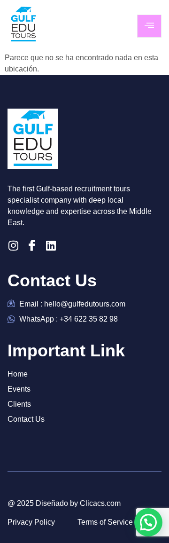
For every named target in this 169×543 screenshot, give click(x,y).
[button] (148, 522)
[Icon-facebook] (32, 245)
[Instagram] (13, 245)
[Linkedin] (50, 245)
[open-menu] (149, 26)
